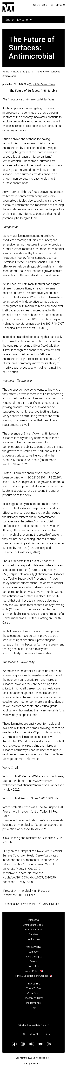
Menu (59, 5)
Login (33, 1007)
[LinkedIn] (49, 1044)
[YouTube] (40, 1044)
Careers (34, 961)
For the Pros (33, 939)
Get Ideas (33, 934)
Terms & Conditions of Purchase (31, 976)
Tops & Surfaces (33, 929)
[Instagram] (23, 1044)
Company (33, 951)
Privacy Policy (31, 971)
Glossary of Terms (33, 998)
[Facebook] (14, 1044)
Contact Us (33, 966)
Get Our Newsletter (32, 1034)
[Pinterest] (31, 1044)
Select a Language (32, 1025)
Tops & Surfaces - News (42, 84)
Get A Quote (33, 993)
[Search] (51, 5)
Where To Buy (40, 5)
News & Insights (33, 956)
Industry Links (33, 1003)
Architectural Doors (33, 925)
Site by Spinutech (32, 1063)
